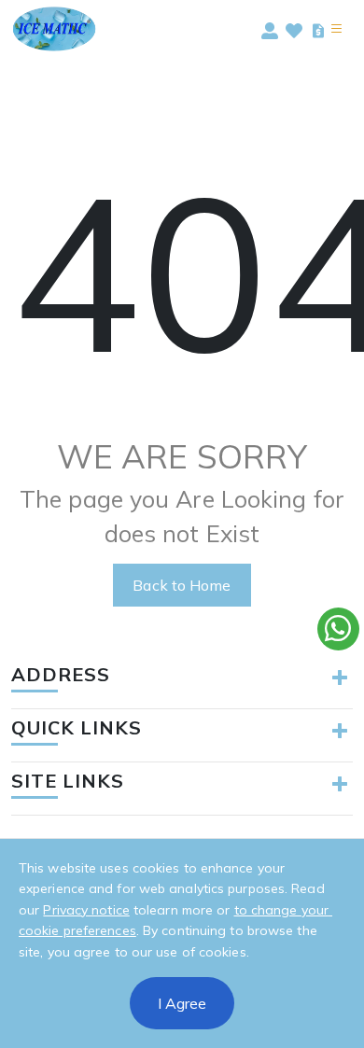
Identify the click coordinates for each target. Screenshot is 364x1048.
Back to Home (182, 585)
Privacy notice (86, 909)
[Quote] (318, 29)
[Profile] (269, 29)
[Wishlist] (294, 29)
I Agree (182, 1003)
